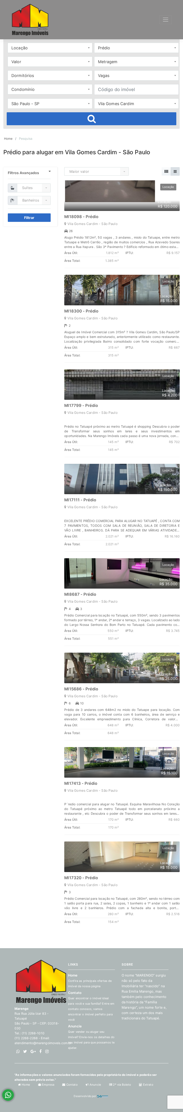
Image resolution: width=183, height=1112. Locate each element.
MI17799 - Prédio (81, 405)
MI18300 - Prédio (81, 311)
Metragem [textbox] (108, 61)
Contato (71, 1084)
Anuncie (91, 1037)
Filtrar (29, 217)
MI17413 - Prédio (80, 783)
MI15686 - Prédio (81, 689)
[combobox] (50, 48)
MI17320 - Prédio (81, 877)
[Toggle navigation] (165, 19)
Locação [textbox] (19, 48)
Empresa (48, 1084)
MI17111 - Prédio (80, 500)
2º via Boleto (122, 1084)
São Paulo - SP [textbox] (25, 103)
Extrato (147, 1084)
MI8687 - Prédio (80, 594)
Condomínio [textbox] (23, 89)
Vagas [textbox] (104, 75)
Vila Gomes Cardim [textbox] (116, 103)
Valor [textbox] (16, 61)
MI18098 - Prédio (81, 216)
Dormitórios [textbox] (22, 75)
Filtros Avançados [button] (23, 173)
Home (8, 138)
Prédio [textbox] (104, 48)
